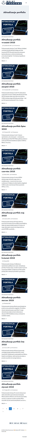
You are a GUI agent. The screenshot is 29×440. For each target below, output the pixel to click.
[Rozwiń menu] (26, 3)
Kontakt (24, 436)
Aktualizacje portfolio (7, 36)
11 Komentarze (17, 45)
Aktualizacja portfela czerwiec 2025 (11, 170)
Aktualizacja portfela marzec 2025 (11, 299)
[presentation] (14, 27)
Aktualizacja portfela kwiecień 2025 (11, 256)
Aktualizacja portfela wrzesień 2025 (11, 41)
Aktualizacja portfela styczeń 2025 (11, 385)
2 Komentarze (15, 89)
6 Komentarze (14, 174)
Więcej (4, 60)
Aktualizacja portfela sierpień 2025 (11, 85)
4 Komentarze (15, 218)
